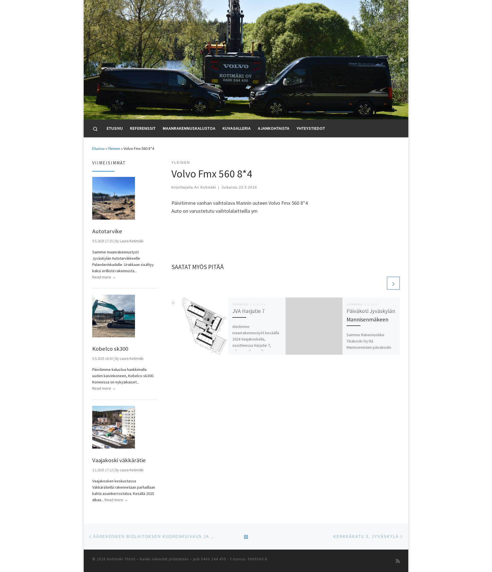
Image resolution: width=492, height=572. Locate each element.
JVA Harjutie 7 (248, 310)
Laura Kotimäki (132, 241)
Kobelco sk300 (110, 348)
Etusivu (98, 148)
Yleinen (114, 148)
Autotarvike (107, 231)
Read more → (104, 277)
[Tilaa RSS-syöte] (402, 59)
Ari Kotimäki (205, 187)
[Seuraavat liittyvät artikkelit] (393, 283)
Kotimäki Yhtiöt (121, 559)
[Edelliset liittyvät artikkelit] (379, 283)
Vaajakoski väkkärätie (119, 460)
